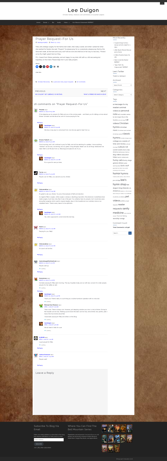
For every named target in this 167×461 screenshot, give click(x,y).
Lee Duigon (83, 10)
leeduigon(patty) (43, 42)
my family (116, 197)
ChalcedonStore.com (91, 434)
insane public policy (118, 176)
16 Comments (81, 82)
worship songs (119, 218)
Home (38, 22)
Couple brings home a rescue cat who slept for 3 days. (122, 45)
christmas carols (117, 134)
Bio (53, 22)
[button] (105, 428)
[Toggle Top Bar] (162, 3)
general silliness (118, 163)
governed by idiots (117, 168)
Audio (59, 22)
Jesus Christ (126, 176)
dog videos (117, 155)
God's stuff (124, 166)
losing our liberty (119, 193)
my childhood (127, 193)
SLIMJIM (41, 337)
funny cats (118, 160)
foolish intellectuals (122, 157)
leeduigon (47, 125)
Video (66, 22)
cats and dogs (121, 120)
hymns (124, 173)
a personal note (58, 82)
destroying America (123, 152)
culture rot (123, 147)
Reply (41, 122)
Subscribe (39, 444)
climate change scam (126, 138)
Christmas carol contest (124, 130)
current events (118, 150)
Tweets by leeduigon (119, 76)
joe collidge (116, 180)
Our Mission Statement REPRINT (83, 22)
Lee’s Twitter (118, 71)
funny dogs (127, 160)
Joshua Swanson (44, 354)
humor (116, 173)
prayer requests (68, 82)
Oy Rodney (122, 197)
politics (123, 201)
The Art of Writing (122, 216)
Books (45, 22)
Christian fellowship (47, 29)
